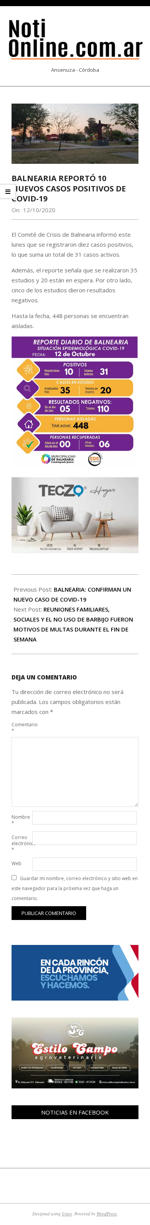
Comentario (21, 727)
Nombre (21, 820)
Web (17, 863)
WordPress (107, 1213)
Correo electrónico (21, 843)
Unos (67, 1213)
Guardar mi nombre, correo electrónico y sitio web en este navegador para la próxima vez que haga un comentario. (75, 888)
